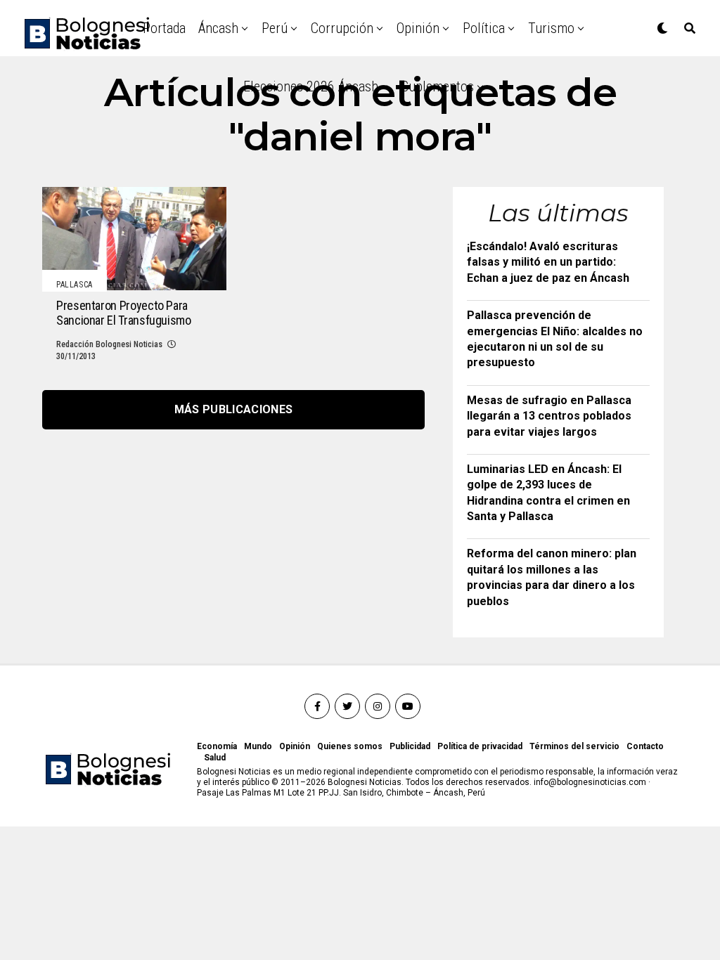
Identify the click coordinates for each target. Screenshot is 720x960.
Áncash (218, 28)
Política (484, 28)
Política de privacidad (479, 746)
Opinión (418, 28)
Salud (215, 758)
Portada (164, 28)
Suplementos (437, 86)
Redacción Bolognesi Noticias (109, 344)
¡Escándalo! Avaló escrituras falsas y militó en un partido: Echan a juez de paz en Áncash (548, 262)
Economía (217, 746)
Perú (275, 28)
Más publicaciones (233, 409)
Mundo (258, 746)
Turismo (551, 28)
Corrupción (342, 28)
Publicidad (410, 746)
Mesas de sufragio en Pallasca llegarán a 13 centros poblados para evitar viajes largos (549, 416)
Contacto (645, 746)
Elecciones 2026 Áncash (310, 86)
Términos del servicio (574, 746)
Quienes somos (349, 746)
